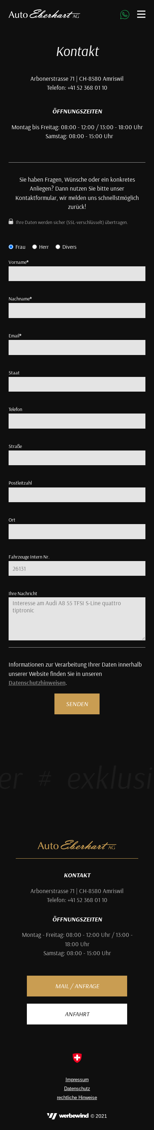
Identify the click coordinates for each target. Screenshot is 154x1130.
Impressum (77, 1079)
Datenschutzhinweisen (37, 682)
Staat (14, 372)
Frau (20, 246)
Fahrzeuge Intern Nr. (29, 557)
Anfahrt (77, 1014)
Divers (69, 246)
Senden (77, 704)
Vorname (19, 262)
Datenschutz (77, 1088)
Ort (12, 520)
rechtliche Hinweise (77, 1097)
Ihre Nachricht (23, 593)
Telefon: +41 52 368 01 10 (77, 899)
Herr (44, 246)
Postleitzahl (20, 483)
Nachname (20, 298)
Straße (15, 446)
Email (15, 335)
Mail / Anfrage (77, 986)
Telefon (15, 409)
